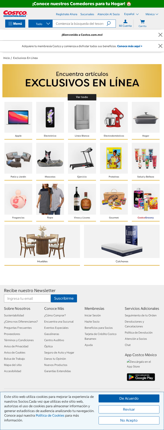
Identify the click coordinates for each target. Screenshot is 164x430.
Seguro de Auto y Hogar (59, 352)
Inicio (6, 58)
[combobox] (40, 24)
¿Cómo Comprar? (55, 315)
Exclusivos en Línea (25, 58)
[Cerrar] (160, 35)
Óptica (48, 346)
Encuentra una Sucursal (59, 321)
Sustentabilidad (14, 315)
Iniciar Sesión (93, 315)
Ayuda (89, 345)
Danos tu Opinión (55, 358)
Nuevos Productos (55, 365)
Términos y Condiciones (19, 340)
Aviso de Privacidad (16, 346)
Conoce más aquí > (129, 46)
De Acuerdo (129, 398)
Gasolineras (51, 334)
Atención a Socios (136, 339)
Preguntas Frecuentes (18, 328)
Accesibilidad (12, 371)
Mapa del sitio (13, 365)
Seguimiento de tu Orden (141, 315)
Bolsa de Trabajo (14, 358)
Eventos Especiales (56, 328)
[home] (15, 13)
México (150, 14)
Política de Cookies (50, 415)
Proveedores (12, 334)
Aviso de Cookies (14, 352)
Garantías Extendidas (57, 371)
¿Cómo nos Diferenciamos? (21, 321)
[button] (111, 23)
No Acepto (129, 420)
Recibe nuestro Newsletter (30, 290)
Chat (128, 345)
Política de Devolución (139, 332)
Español (129, 14)
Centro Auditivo (54, 340)
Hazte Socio (92, 321)
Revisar (129, 409)
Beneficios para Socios (99, 328)
